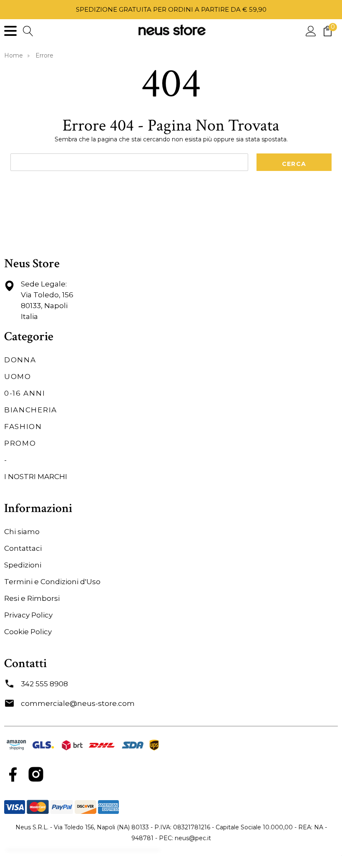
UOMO (17, 376)
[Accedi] (311, 30)
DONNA (20, 360)
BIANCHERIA (30, 410)
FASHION (23, 426)
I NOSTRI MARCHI (35, 476)
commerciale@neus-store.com (78, 703)
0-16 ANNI (24, 393)
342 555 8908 (44, 684)
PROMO (20, 443)
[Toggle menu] (10, 31)
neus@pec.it (193, 838)
